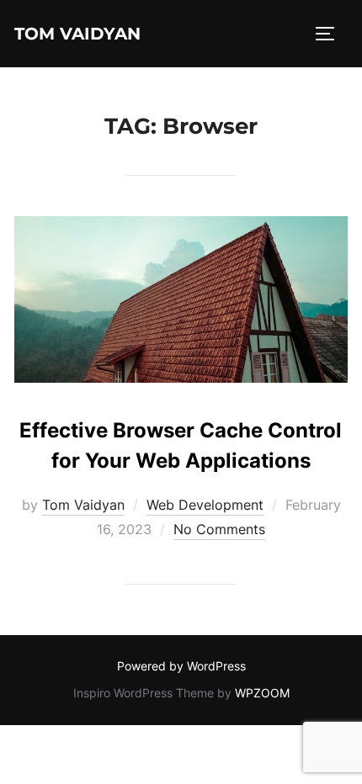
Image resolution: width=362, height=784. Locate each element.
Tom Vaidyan (77, 34)
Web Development (205, 504)
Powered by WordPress (181, 666)
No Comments (219, 529)
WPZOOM (262, 693)
